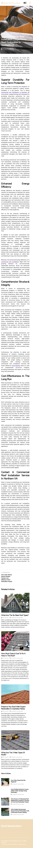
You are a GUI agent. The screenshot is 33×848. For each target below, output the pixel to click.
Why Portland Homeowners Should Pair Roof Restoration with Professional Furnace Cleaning (20, 810)
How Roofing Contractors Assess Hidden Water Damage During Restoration (20, 790)
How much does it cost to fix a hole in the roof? (13, 654)
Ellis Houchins (5, 48)
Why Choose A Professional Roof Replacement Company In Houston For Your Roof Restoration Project (20, 800)
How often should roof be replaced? (18, 781)
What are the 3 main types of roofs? (13, 753)
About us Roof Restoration (9, 844)
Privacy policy (22, 844)
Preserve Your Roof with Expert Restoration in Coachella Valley (13, 707)
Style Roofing (16, 365)
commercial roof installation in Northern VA (15, 92)
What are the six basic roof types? (14, 615)
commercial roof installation (10, 262)
